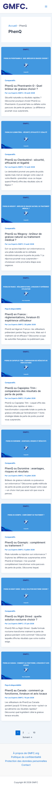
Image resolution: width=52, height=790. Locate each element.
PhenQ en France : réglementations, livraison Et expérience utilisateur (22, 317)
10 (34, 732)
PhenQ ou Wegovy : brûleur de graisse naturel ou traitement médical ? (23, 237)
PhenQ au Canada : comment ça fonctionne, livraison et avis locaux (26, 692)
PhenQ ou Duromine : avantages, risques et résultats (25, 470)
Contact (26, 764)
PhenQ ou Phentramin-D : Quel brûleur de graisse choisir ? (23, 87)
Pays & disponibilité (13, 309)
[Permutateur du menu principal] (46, 6)
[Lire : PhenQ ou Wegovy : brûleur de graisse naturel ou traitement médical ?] (26, 208)
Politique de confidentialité (26, 757)
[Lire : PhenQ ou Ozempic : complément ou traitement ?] (26, 517)
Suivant (27, 737)
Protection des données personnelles (26, 761)
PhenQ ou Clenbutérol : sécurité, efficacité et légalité (25, 161)
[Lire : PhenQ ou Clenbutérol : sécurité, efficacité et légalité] (26, 134)
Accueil (12, 25)
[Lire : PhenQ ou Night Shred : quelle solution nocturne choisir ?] (26, 591)
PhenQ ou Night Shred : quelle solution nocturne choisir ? (23, 618)
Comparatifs (10, 80)
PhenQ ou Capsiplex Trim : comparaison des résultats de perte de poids (23, 391)
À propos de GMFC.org (26, 753)
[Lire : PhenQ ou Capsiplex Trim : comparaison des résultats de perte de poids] (26, 362)
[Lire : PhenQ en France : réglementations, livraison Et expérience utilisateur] (26, 289)
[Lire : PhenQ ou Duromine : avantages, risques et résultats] (26, 443)
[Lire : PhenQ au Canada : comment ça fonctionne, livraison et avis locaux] (26, 665)
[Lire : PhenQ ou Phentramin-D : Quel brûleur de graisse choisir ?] (26, 60)
